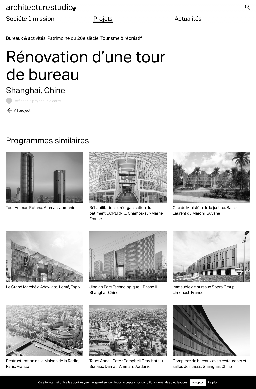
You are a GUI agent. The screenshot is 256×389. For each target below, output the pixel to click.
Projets (103, 18)
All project (22, 110)
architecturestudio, (41, 7)
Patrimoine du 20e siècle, (74, 38)
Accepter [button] (197, 382)
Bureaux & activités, (27, 38)
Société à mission (30, 18)
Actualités (188, 18)
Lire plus (212, 382)
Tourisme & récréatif (121, 38)
